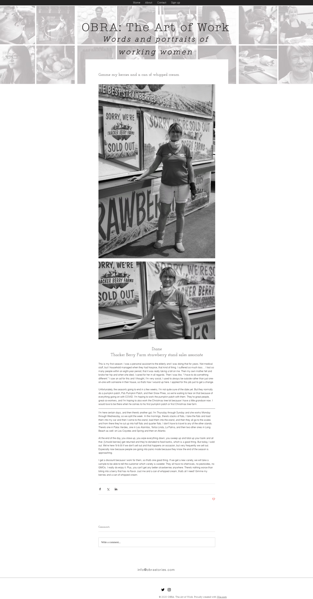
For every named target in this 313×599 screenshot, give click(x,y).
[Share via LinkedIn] (116, 489)
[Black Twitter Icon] (163, 590)
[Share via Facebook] (100, 489)
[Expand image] (156, 171)
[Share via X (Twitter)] (108, 489)
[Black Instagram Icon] (169, 590)
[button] (175, 3)
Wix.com (222, 597)
